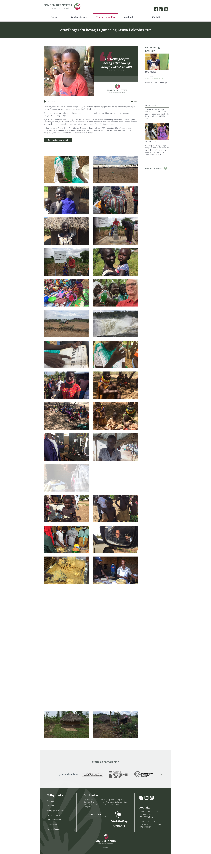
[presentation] (50, 774)
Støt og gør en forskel (55, 810)
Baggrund (50, 801)
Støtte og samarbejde (55, 819)
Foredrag (50, 806)
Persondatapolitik (53, 829)
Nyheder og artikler (54, 815)
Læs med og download (58, 140)
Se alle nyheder (153, 168)
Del (135, 101)
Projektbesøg (52, 824)
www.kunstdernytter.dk (154, 78)
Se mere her (94, 814)
